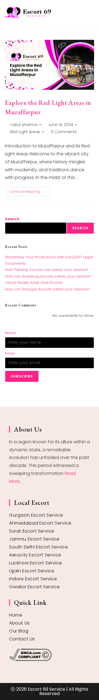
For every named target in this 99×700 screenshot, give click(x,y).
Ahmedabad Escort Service (40, 523)
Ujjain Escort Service (31, 571)
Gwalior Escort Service (34, 587)
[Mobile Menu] (92, 13)
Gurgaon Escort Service (36, 515)
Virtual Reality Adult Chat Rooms (33, 282)
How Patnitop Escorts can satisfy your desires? (47, 269)
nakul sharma (23, 124)
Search (12, 219)
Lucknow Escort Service (35, 563)
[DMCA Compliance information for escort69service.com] (49, 655)
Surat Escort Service (31, 531)
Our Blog (19, 631)
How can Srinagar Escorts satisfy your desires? (47, 289)
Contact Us (22, 639)
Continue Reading (30, 190)
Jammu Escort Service (34, 539)
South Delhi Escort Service (38, 547)
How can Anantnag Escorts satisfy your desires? (48, 276)
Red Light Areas (25, 132)
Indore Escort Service (33, 579)
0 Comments (64, 132)
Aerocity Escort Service (35, 555)
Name (10, 332)
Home (15, 615)
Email (10, 353)
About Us (19, 623)
